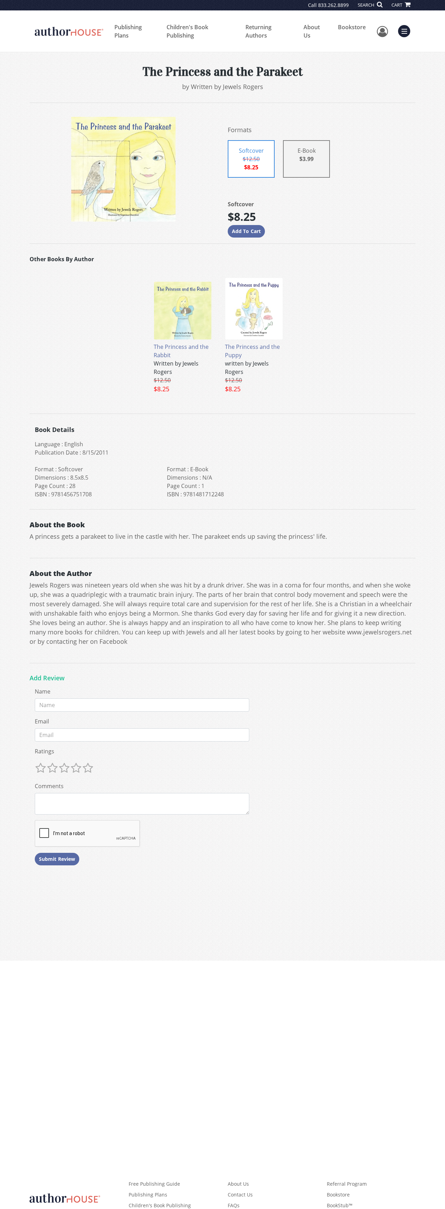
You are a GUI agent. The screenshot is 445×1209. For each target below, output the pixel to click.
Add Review (47, 678)
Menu (406, 30)
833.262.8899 (333, 5)
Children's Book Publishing (187, 31)
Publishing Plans (128, 31)
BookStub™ (340, 1205)
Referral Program (347, 1183)
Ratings (44, 751)
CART (397, 5)
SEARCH (366, 5)
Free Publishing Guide (154, 1183)
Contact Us (240, 1194)
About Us (312, 31)
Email (42, 721)
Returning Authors (258, 31)
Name (42, 691)
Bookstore (352, 27)
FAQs (234, 1205)
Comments (49, 786)
